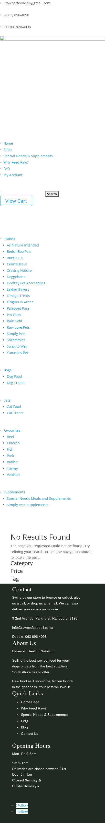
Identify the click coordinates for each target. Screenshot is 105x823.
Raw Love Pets (18, 327)
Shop (7, 149)
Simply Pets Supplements (27, 504)
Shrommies (16, 340)
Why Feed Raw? (16, 162)
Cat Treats (15, 413)
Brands (9, 238)
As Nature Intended (23, 245)
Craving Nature (19, 270)
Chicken (13, 443)
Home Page (30, 702)
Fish (10, 449)
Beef (10, 436)
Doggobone (16, 276)
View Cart (16, 201)
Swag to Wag (17, 346)
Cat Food (14, 406)
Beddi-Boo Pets (19, 251)
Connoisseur (17, 264)
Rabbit (12, 462)
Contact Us (29, 733)
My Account (12, 175)
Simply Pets (16, 333)
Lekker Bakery (18, 289)
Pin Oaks (14, 314)
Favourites (11, 430)
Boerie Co (14, 257)
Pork (10, 455)
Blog (24, 727)
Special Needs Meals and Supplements (39, 498)
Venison (13, 474)
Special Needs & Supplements (28, 156)
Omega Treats (18, 295)
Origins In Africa (20, 302)
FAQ (6, 168)
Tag (14, 579)
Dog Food (14, 376)
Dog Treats (15, 382)
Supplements (14, 492)
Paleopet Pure (18, 308)
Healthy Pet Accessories (26, 283)
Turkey (12, 468)
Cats (6, 400)
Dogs (7, 370)
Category (21, 563)
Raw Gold (14, 321)
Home (8, 143)
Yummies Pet (17, 352)
